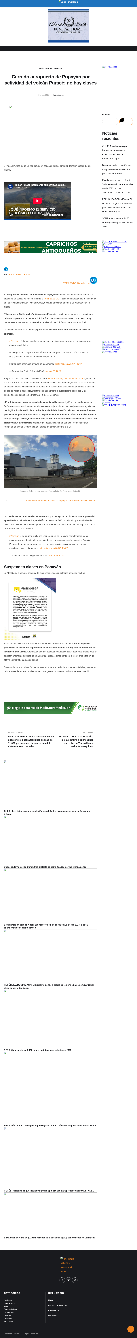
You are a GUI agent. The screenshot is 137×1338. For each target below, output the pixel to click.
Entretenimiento (10, 1309)
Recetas (7, 1315)
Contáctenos (53, 1310)
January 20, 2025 (52, 371)
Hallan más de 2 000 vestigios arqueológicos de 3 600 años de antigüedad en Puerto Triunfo (50, 1125)
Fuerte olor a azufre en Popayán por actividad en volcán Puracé (61, 500)
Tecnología (8, 1321)
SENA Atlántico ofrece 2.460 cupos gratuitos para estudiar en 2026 (37, 1050)
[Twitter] (68, 1280)
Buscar (106, 115)
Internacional (9, 1303)
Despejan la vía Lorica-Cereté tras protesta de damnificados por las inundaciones (45, 867)
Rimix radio (9, 1334)
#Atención (14, 341)
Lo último (44, 68)
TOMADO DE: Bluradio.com (76, 283)
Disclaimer (52, 1315)
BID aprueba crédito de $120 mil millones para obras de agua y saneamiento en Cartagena (49, 1238)
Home (50, 1300)
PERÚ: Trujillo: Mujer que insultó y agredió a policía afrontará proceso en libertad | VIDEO (49, 1191)
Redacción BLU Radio (19, 274)
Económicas (9, 1312)
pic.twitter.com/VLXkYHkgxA (68, 364)
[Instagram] (75, 1280)
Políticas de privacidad (57, 1305)
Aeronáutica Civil (52, 299)
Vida (6, 1306)
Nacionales (56, 68)
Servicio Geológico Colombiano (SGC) (66, 378)
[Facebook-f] (62, 1280)
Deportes (8, 1318)
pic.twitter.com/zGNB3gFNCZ (54, 548)
